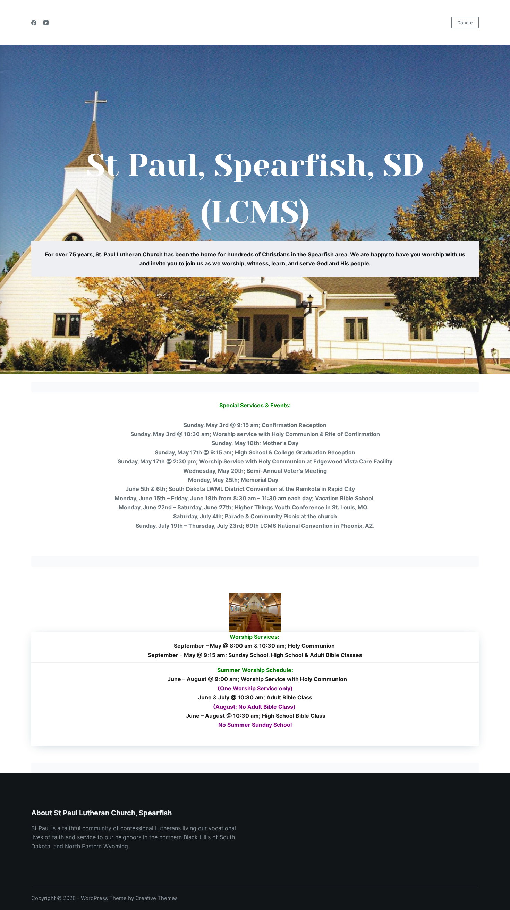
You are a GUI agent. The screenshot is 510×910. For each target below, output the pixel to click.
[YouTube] (46, 22)
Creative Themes (156, 898)
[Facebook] (33, 22)
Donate (465, 22)
